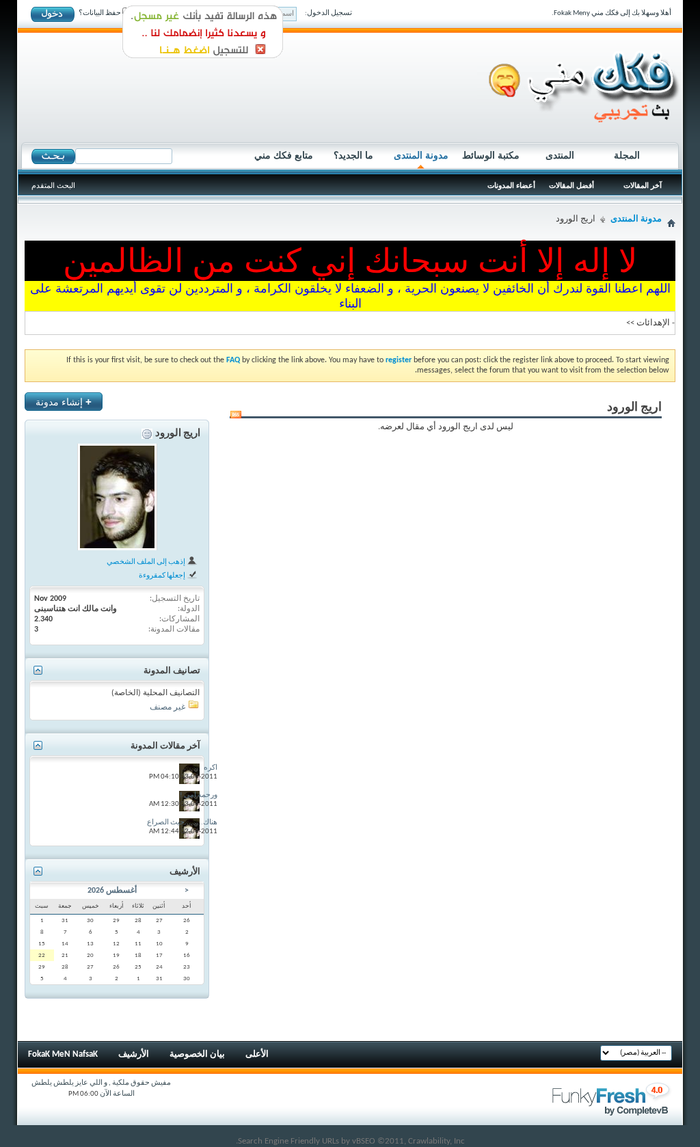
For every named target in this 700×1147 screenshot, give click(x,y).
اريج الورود (177, 434)
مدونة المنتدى (421, 155)
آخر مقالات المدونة (165, 746)
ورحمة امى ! (198, 795)
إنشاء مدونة (64, 401)
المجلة (627, 155)
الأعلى (257, 1054)
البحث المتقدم (53, 185)
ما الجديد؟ (353, 155)
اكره (210, 768)
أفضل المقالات (571, 185)
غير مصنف (167, 707)
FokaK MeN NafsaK (63, 1054)
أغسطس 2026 (112, 891)
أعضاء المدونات (511, 185)
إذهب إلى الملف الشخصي (147, 562)
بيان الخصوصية (197, 1054)
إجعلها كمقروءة (163, 575)
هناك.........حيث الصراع (182, 822)
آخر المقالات (642, 185)
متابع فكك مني (283, 155)
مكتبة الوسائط (491, 155)
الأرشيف (133, 1054)
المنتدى (560, 155)
